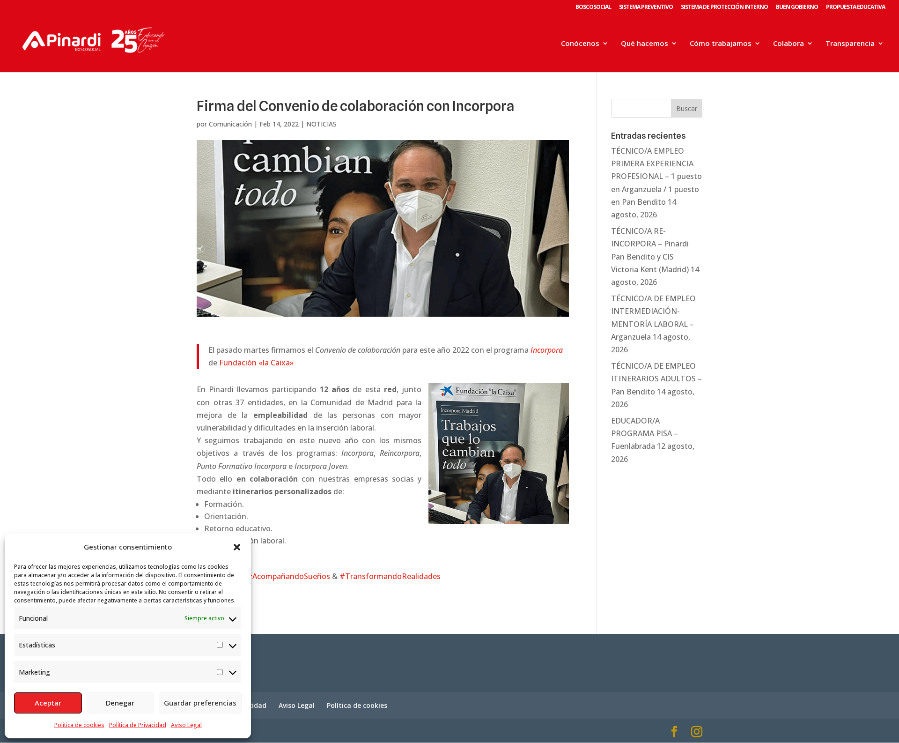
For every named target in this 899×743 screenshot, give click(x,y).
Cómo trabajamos (721, 44)
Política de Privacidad (137, 725)
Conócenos (580, 44)
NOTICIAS (321, 123)
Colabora (788, 44)
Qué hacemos (644, 44)
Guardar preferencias (200, 702)
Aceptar (48, 702)
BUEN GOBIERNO (797, 7)
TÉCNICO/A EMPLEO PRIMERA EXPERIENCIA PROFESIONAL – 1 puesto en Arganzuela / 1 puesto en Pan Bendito (656, 176)
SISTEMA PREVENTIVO (646, 7)
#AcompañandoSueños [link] (288, 576)
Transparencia (850, 44)
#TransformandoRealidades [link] (390, 576)
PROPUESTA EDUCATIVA (855, 7)
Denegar (120, 702)
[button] (237, 547)
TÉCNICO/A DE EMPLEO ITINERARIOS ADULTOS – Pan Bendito (656, 378)
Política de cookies (79, 725)
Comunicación (230, 123)
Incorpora (547, 350)
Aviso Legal (186, 725)
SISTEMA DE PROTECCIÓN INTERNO (724, 7)
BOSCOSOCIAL (593, 7)
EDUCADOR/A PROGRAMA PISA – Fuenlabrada (644, 433)
